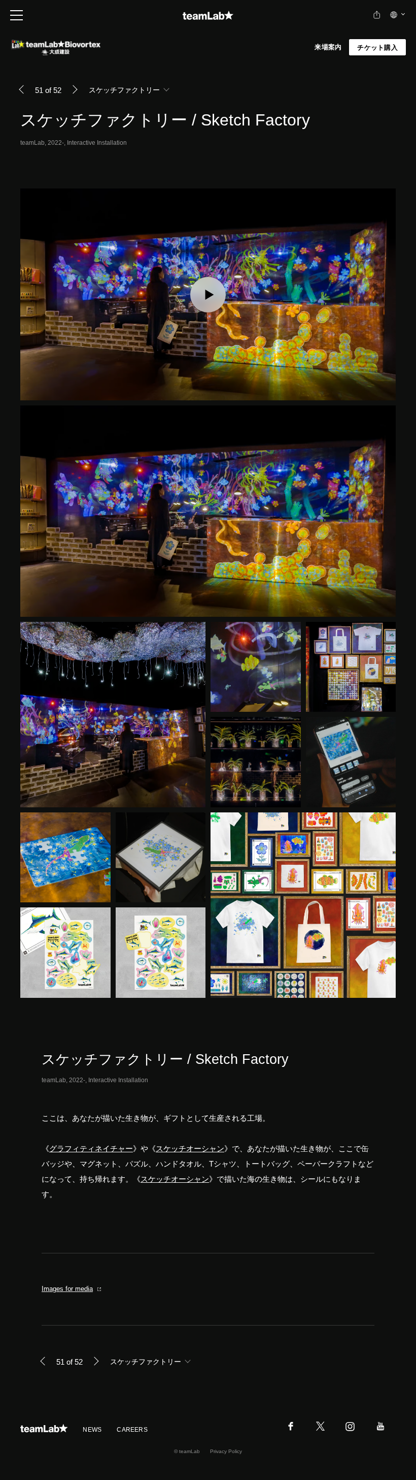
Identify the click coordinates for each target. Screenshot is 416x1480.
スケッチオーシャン (190, 1148)
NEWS (92, 1429)
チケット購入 (377, 47)
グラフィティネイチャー (91, 1148)
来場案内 (328, 47)
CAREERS (132, 1429)
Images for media (67, 1289)
